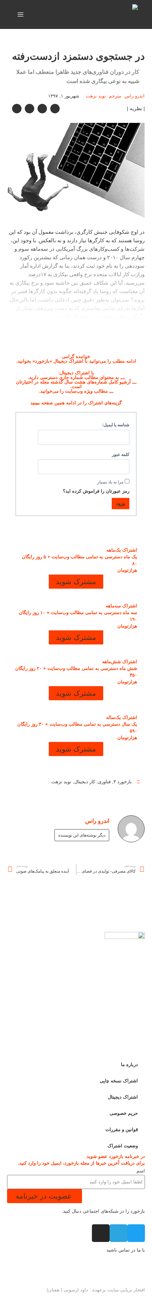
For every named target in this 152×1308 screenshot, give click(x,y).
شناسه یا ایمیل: (115, 424)
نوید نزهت (61, 781)
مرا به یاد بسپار (110, 482)
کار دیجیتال (84, 781)
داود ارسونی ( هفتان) (67, 1289)
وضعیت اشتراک (122, 1145)
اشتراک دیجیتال (123, 1097)
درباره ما (129, 1064)
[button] (55, 108)
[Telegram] (118, 1233)
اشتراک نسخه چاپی (119, 1080)
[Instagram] (101, 1233)
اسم (140, 1170)
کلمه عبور (120, 454)
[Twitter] (136, 1233)
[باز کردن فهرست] (20, 14)
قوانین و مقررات (121, 1129)
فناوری (104, 781)
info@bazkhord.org (125, 1270)
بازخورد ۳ (122, 781)
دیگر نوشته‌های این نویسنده (81, 835)
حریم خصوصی (124, 1113)
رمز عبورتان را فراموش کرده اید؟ (96, 491)
